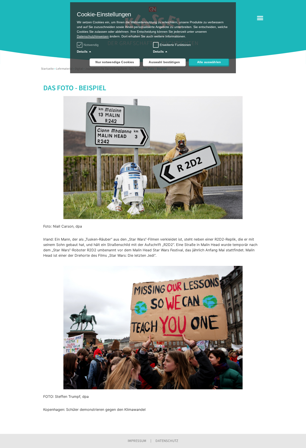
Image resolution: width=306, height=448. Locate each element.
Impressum (137, 440)
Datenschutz (166, 440)
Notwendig (91, 45)
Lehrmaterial (64, 69)
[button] (260, 18)
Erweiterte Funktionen (175, 45)
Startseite (47, 69)
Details (82, 51)
